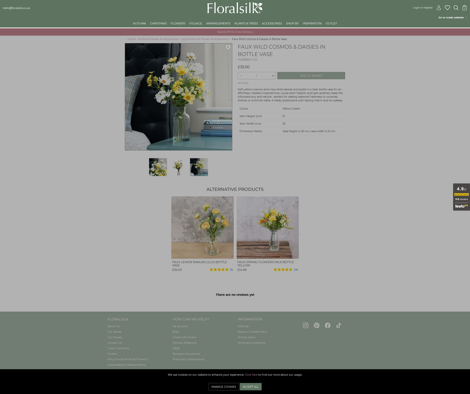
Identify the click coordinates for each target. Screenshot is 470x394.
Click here (251, 374)
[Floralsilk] (235, 7)
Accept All (251, 386)
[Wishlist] (447, 8)
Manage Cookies (224, 386)
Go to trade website (452, 17)
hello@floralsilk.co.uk (16, 8)
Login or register (423, 7)
